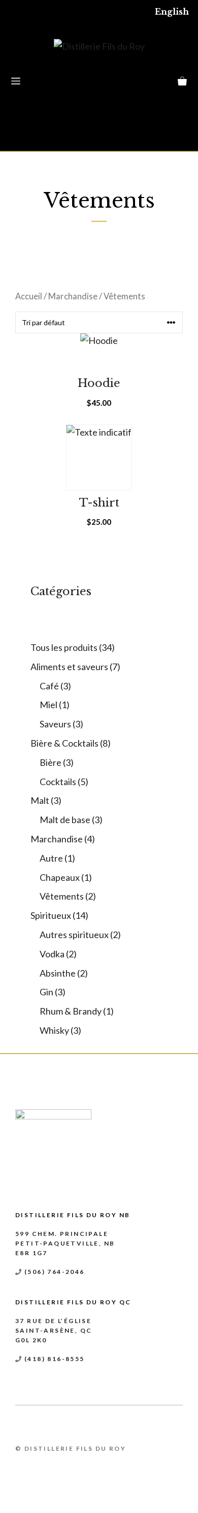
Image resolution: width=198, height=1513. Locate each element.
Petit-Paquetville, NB (65, 1243)
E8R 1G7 (31, 1253)
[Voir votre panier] (182, 81)
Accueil (28, 296)
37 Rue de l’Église (53, 1321)
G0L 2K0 (31, 1340)
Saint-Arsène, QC (53, 1330)
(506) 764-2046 (54, 1271)
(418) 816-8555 (54, 1359)
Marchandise (72, 296)
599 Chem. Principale (61, 1233)
